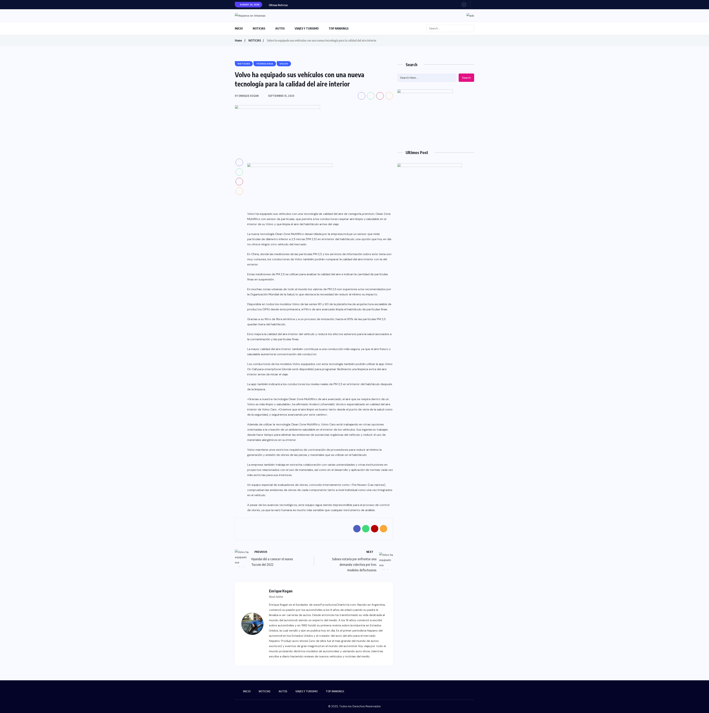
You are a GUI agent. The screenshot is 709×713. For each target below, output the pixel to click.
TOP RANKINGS (339, 28)
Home (238, 40)
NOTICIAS (259, 28)
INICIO (239, 28)
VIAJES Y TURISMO (307, 28)
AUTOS (280, 28)
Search (466, 78)
